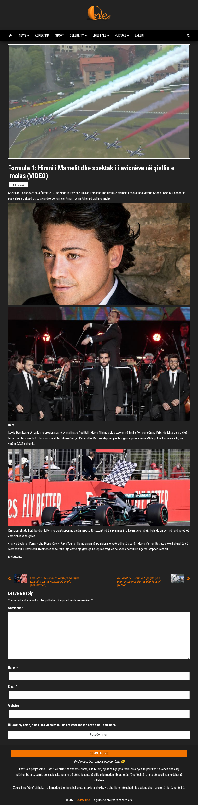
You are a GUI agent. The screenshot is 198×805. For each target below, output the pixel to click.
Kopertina (42, 35)
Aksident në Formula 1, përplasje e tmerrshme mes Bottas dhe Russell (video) (138, 581)
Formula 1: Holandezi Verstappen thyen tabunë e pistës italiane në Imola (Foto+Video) (54, 581)
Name (13, 667)
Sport (59, 35)
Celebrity (77, 35)
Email (12, 686)
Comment (15, 608)
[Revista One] (10, 35)
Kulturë (121, 35)
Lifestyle (99, 35)
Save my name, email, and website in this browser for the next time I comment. (63, 725)
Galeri (139, 35)
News (23, 35)
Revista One (83, 800)
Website (13, 706)
